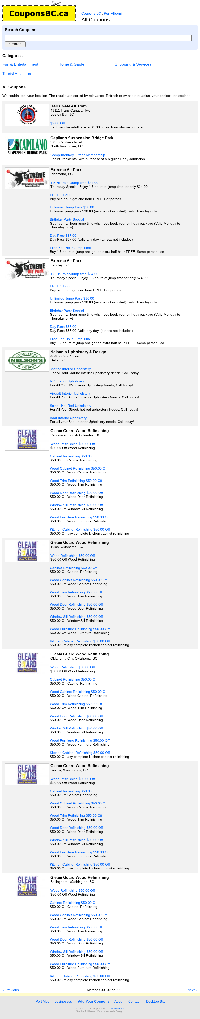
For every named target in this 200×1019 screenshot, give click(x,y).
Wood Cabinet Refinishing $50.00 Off (78, 468)
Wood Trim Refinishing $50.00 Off (76, 481)
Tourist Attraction (16, 74)
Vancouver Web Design (110, 1011)
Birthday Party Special (67, 219)
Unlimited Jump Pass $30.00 (72, 207)
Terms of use (118, 1008)
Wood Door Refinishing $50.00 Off (76, 493)
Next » (193, 990)
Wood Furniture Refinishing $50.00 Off (80, 517)
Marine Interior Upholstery (70, 369)
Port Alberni (113, 13)
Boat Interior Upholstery (68, 418)
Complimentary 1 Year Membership (77, 155)
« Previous (10, 990)
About (118, 1001)
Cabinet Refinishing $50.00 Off (73, 456)
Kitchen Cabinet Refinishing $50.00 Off (80, 529)
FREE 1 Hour (60, 195)
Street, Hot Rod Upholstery (70, 406)
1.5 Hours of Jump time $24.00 (74, 183)
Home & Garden (73, 64)
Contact (134, 1001)
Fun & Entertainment (20, 64)
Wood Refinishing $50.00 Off (72, 444)
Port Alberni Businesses (53, 1001)
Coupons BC (91, 13)
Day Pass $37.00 (63, 235)
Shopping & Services (133, 64)
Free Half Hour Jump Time (70, 248)
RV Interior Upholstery (67, 381)
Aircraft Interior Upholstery (70, 393)
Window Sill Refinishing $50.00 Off (76, 505)
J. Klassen (90, 1011)
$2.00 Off (57, 123)
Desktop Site (156, 1001)
